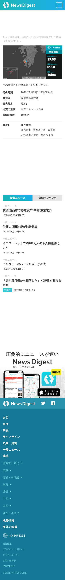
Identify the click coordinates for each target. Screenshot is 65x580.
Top (5, 37)
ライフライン (11, 436)
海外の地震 (10, 526)
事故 (5, 430)
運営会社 (7, 543)
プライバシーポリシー (13, 549)
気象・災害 (10, 443)
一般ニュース (10, 206)
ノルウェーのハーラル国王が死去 (24, 264)
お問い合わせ (9, 560)
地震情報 (8, 520)
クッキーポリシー (11, 555)
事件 (5, 423)
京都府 (7, 290)
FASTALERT (9, 566)
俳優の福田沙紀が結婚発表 (20, 226)
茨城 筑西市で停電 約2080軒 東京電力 (27, 210)
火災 (5, 417)
